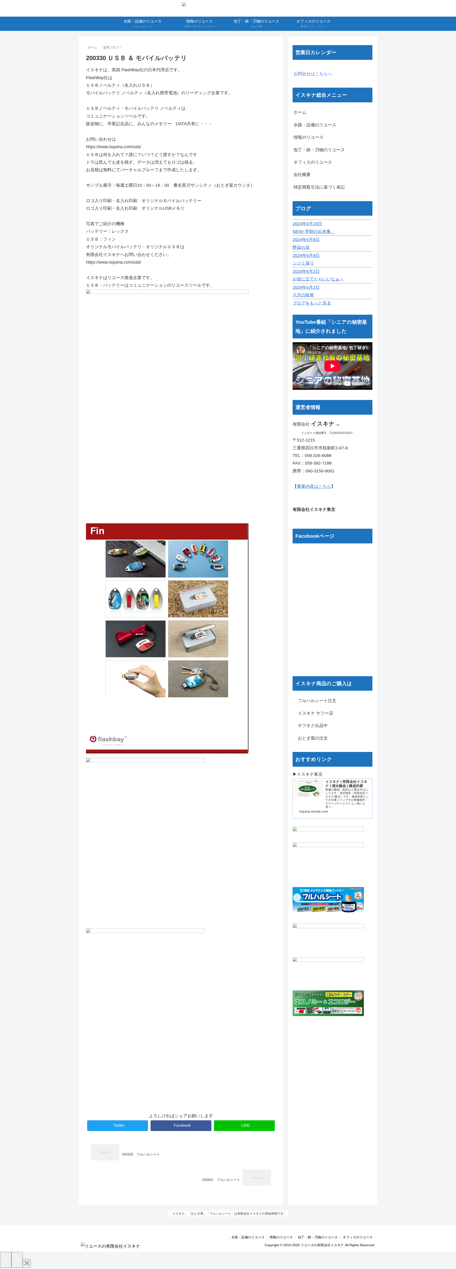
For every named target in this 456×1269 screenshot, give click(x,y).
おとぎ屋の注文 (311, 738)
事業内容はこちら (314, 486)
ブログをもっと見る (312, 303)
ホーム (300, 112)
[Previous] (5, 1260)
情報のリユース (308, 137)
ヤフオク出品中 (311, 725)
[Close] (27, 1263)
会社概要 (302, 174)
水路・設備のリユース (315, 125)
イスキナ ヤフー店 (313, 713)
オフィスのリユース (313, 162)
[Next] (17, 1260)
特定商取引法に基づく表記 (319, 187)
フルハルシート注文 (315, 700)
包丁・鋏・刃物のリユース (319, 149)
